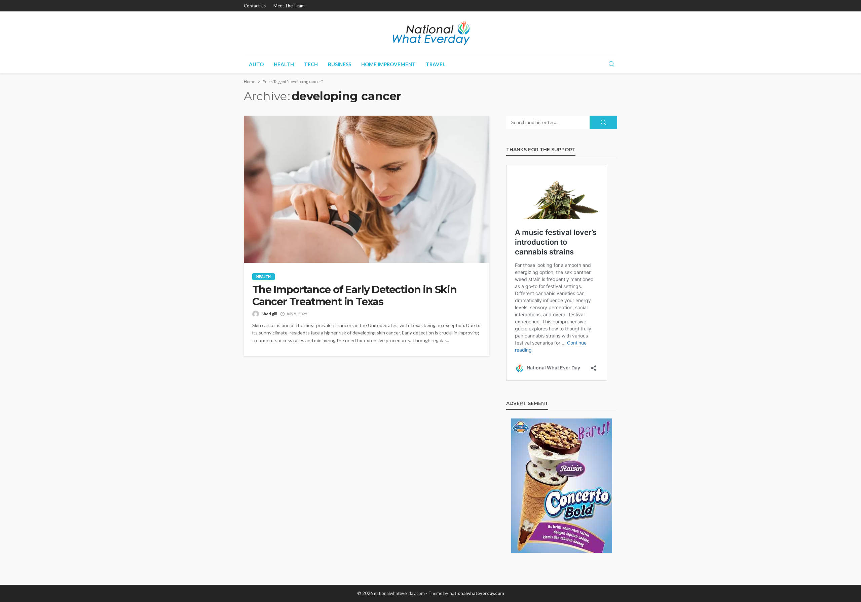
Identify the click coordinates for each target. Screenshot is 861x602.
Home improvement (388, 64)
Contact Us (255, 5)
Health (284, 64)
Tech (311, 64)
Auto (256, 64)
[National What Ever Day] (430, 33)
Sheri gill (269, 313)
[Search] (611, 64)
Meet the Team (289, 5)
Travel (435, 64)
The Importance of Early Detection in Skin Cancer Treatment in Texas (354, 296)
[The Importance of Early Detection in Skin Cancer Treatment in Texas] (366, 189)
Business (339, 64)
